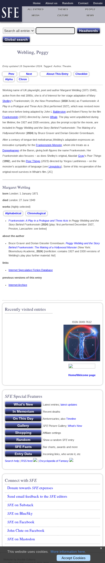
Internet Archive (18, 284)
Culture (63, 15)
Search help (12, 460)
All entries (36, 9)
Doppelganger (10, 150)
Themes (63, 9)
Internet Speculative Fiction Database (31, 270)
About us (51, 3)
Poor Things (33, 161)
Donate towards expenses (30, 487)
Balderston (59, 111)
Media (36, 15)
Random (67, 3)
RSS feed (26, 460)
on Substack (20, 504)
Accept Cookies (73, 558)
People (90, 9)
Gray (81, 155)
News (90, 15)
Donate (98, 3)
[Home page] (11, 14)
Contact (83, 3)
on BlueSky (20, 513)
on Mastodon (21, 538)
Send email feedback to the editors (37, 496)
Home (37, 3)
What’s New (75, 425)
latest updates (69, 404)
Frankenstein (10, 117)
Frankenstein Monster (49, 145)
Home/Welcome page (81, 375)
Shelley (6, 100)
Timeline (71, 418)
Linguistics (55, 166)
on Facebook (20, 521)
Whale (53, 117)
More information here (68, 551)
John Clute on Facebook (25, 530)
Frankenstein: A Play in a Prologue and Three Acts (38, 220)
